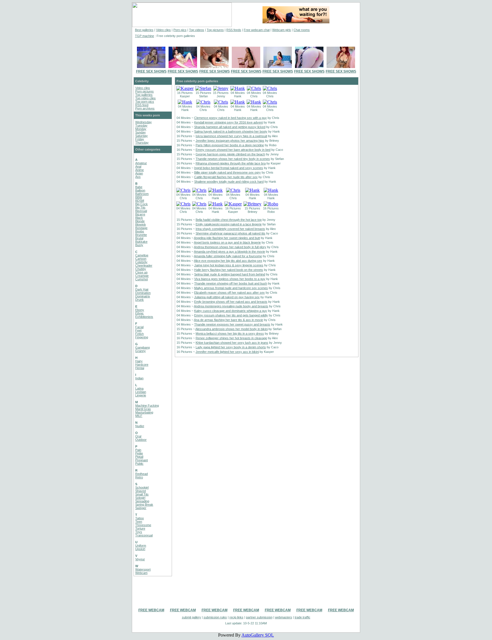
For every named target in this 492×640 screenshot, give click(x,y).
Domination (143, 293)
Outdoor (141, 439)
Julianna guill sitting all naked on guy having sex (227, 297)
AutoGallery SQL (257, 635)
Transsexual (144, 535)
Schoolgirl (142, 487)
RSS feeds (233, 30)
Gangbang (142, 347)
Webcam (141, 573)
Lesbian (140, 392)
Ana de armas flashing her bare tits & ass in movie (228, 320)
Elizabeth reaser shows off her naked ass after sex (229, 292)
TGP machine (144, 36)
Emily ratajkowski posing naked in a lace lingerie (229, 224)
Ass (138, 176)
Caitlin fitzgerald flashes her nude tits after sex (226, 177)
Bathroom (142, 194)
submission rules (215, 617)
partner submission (259, 617)
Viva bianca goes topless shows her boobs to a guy (229, 279)
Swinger (140, 508)
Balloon (140, 190)
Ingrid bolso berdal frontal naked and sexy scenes (228, 168)
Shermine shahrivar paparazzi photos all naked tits (230, 233)
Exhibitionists (144, 316)
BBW (138, 197)
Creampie (142, 275)
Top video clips (145, 98)
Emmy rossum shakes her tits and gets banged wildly (231, 315)
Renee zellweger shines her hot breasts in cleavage (231, 338)
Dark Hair (142, 289)
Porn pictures (144, 91)
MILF (138, 415)
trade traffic (302, 617)
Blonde (140, 221)
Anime (139, 170)
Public (139, 463)
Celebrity (141, 262)
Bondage (141, 228)
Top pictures (215, 30)
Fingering (141, 337)
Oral (138, 436)
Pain (138, 450)
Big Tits (140, 207)
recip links (236, 617)
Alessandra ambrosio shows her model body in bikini (231, 329)
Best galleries (144, 30)
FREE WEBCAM (151, 610)
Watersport (143, 569)
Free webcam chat (257, 30)
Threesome (143, 525)
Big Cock (141, 204)
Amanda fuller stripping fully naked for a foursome (228, 256)
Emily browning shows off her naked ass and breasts (230, 301)
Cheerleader (143, 265)
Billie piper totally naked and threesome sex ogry (227, 172)
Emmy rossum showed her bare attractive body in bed (233, 149)
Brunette (141, 234)
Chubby (140, 269)
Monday (140, 129)
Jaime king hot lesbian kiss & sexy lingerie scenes (228, 265)
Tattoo (139, 518)
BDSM (139, 200)
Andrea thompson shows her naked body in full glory (230, 247)
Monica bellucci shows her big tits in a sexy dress (230, 333)
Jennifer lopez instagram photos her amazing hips (230, 140)
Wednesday (143, 122)
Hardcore (141, 364)
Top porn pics (144, 101)
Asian (139, 173)
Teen (138, 521)
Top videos (196, 30)
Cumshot (141, 279)
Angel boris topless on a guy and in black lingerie (227, 242)
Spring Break (144, 504)
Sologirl (140, 497)
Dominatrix (142, 296)
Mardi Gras (143, 409)
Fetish (139, 334)
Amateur (141, 163)
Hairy (139, 361)
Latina (139, 388)
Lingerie (140, 395)
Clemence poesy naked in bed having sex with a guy (230, 118)
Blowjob (140, 224)
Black (139, 217)
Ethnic (139, 313)
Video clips (163, 30)
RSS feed (141, 105)
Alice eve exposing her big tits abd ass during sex (228, 260)
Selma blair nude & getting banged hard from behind (229, 274)
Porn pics (179, 30)
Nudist (139, 426)
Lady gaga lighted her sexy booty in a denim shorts (231, 347)
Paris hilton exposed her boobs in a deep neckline (230, 145)
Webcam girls (281, 30)
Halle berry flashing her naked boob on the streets (228, 269)
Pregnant (141, 460)
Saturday (141, 135)
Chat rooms (302, 30)
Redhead (141, 474)
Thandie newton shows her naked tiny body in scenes (233, 158)
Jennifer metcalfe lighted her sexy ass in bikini (227, 351)
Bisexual (141, 211)
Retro (139, 477)
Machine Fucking (147, 405)
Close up (141, 272)
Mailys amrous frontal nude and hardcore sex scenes (231, 288)
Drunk (139, 299)
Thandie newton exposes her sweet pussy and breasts (232, 324)
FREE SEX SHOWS (151, 71)
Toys (138, 532)
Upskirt (140, 549)
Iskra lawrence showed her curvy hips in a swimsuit (231, 136)
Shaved (140, 491)
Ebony (139, 310)
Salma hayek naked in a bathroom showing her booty (230, 131)
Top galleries (144, 94)
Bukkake (141, 241)
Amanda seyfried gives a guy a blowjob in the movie (229, 251)
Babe (138, 187)
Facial (139, 327)
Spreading (142, 501)
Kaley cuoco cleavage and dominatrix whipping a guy (230, 310)
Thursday (142, 142)
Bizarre (140, 214)
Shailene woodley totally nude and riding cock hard (229, 181)
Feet (138, 330)
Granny (140, 351)
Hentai (139, 368)
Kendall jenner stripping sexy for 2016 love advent (228, 122)
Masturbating (144, 412)
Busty (139, 245)
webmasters (283, 617)
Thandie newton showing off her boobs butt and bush (230, 283)
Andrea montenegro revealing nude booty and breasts (231, 306)
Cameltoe (141, 255)
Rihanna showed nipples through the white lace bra (231, 163)
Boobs (139, 231)
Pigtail (139, 456)
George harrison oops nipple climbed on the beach (230, 154)
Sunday (140, 132)
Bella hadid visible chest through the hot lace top (229, 219)
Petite (139, 453)
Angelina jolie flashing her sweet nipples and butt (227, 238)
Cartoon (140, 258)
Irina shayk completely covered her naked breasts (230, 229)
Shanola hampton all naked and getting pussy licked (229, 127)
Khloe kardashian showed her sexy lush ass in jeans (232, 342)
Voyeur (140, 559)
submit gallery (191, 617)
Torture (140, 528)
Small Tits (142, 494)
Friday (139, 139)
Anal (138, 166)
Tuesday (141, 125)
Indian (139, 378)
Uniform (140, 545)
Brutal (139, 238)
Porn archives (145, 108)
